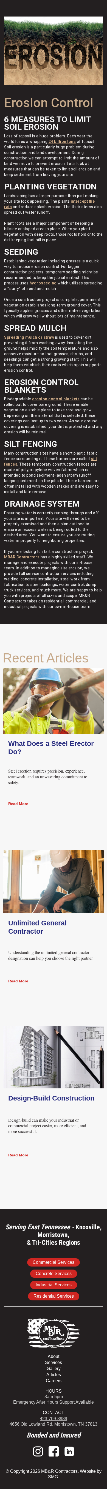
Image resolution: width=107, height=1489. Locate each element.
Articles (53, 1374)
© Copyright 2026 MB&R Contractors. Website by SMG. (54, 1474)
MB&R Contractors (22, 557)
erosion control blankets (56, 399)
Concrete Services (54, 1273)
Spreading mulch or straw (29, 337)
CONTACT (53, 1412)
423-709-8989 (53, 1418)
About (53, 1356)
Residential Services (53, 1296)
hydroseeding (43, 283)
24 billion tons (62, 141)
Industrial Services (54, 1285)
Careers (53, 1380)
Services (53, 1362)
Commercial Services (53, 1262)
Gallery (54, 1368)
